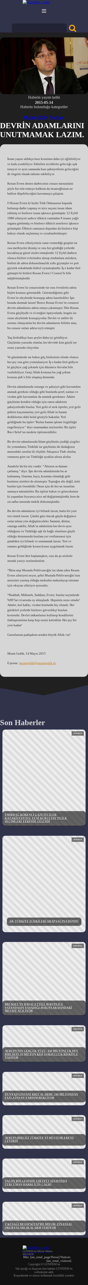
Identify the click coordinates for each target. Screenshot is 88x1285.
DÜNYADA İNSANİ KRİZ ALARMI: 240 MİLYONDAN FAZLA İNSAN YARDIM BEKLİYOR (41, 1096)
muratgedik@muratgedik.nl (37, 663)
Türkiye (57, 117)
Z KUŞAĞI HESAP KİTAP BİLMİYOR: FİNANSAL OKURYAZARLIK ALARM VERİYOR (39, 1226)
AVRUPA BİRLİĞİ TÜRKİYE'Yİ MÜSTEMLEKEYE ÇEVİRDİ (39, 1139)
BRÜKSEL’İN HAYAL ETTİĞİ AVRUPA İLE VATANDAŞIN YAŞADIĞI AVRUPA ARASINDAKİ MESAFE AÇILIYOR (38, 1008)
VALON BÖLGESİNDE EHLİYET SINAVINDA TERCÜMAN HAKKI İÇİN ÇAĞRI (36, 1183)
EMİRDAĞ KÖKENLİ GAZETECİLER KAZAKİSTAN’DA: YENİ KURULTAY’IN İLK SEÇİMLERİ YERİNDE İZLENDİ (36, 818)
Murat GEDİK (36, 117)
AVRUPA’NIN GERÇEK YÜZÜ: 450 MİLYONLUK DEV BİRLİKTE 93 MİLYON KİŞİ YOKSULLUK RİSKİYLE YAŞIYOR (41, 1054)
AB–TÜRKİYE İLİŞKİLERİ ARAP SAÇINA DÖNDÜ (44, 921)
